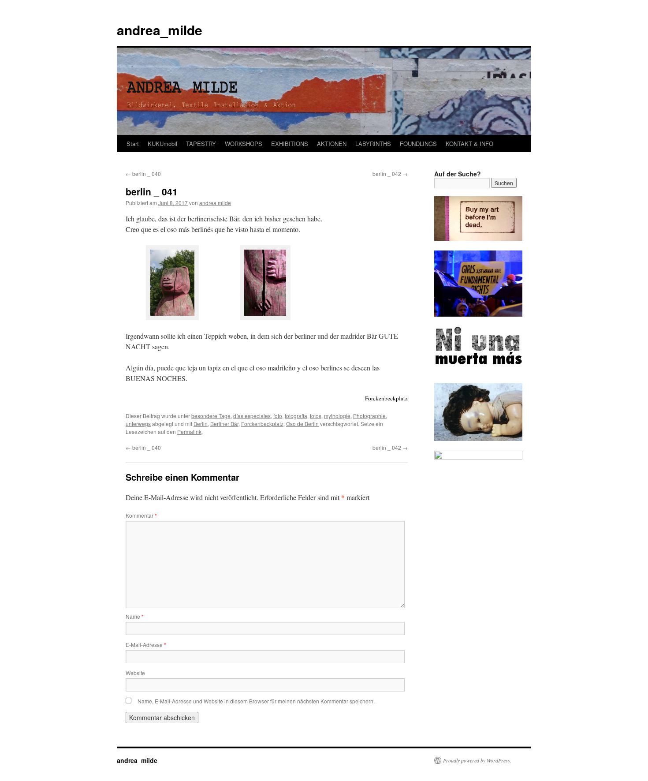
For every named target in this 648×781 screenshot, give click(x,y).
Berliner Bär (224, 423)
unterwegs (138, 423)
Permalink (189, 431)
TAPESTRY (201, 143)
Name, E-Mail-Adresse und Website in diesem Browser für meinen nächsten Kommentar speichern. (256, 701)
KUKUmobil (162, 143)
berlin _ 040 (143, 173)
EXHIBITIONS (289, 143)
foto (277, 415)
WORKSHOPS (243, 143)
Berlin (201, 423)
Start (133, 143)
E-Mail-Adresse (146, 644)
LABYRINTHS (373, 143)
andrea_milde (159, 29)
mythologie (337, 415)
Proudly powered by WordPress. (477, 760)
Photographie (369, 415)
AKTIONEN (331, 143)
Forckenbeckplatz (262, 423)
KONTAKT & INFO (469, 143)
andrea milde (215, 202)
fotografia (296, 415)
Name (135, 616)
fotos (315, 415)
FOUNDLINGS (418, 143)
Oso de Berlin (302, 423)
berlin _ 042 (390, 173)
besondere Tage (211, 415)
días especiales (252, 415)
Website (135, 672)
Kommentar (141, 515)
